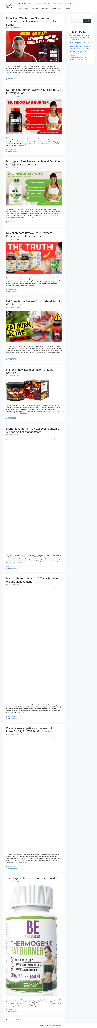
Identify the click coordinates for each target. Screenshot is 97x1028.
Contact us (35, 8)
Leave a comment (12, 79)
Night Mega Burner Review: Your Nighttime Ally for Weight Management (32, 430)
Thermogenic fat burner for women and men (33, 878)
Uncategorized (11, 221)
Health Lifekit (9, 6)
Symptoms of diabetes (35, 3)
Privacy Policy (44, 8)
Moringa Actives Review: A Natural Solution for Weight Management (33, 163)
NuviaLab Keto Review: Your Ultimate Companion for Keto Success (29, 234)
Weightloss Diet (12, 78)
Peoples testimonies (23, 8)
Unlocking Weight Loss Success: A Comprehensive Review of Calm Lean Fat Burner (31, 21)
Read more (21, 145)
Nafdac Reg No (22, 3)
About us (68, 8)
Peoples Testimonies (57, 8)
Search (72, 17)
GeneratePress (57, 1025)
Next (16, 1019)
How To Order (47, 3)
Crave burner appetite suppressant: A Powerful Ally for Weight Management (29, 730)
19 (13, 1019)
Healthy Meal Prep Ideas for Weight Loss (65, 3)
